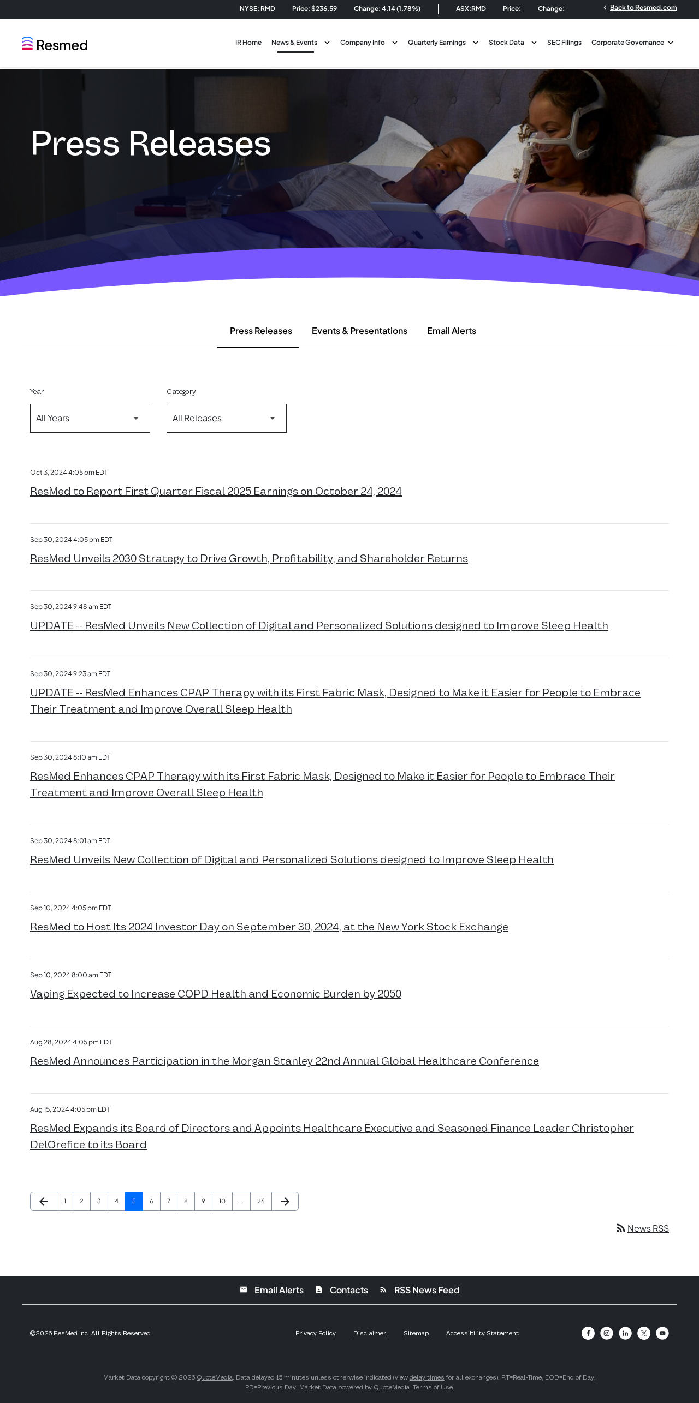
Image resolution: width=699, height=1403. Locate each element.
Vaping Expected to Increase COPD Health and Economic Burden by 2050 (215, 993)
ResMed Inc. (72, 1333)
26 (264, 1200)
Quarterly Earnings (437, 42)
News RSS (641, 1228)
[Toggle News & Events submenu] (327, 41)
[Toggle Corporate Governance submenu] (670, 41)
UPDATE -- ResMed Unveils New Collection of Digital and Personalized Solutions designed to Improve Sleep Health (319, 625)
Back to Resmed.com (639, 7)
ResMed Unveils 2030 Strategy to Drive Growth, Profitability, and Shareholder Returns (249, 558)
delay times (427, 1377)
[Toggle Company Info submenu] (394, 41)
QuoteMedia (215, 1377)
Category (181, 391)
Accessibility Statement (482, 1333)
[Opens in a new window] (588, 1333)
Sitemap (416, 1333)
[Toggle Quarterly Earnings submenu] (475, 41)
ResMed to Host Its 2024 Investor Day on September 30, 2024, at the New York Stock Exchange (269, 926)
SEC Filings (564, 42)
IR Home (248, 42)
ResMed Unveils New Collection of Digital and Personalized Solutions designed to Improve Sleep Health (292, 859)
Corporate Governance (627, 42)
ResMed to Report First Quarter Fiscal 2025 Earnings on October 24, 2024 (216, 491)
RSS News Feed (419, 1289)
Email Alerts (451, 330)
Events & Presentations (359, 330)
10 (225, 1200)
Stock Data (506, 42)
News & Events (294, 42)
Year (37, 391)
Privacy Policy (315, 1333)
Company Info (362, 42)
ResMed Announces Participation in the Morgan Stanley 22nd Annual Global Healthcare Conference (284, 1060)
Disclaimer (369, 1333)
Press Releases (261, 330)
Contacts (341, 1289)
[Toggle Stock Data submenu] (534, 41)
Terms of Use (433, 1387)
